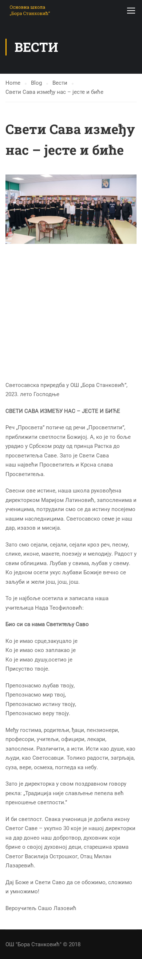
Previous (11, 209)
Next (131, 209)
